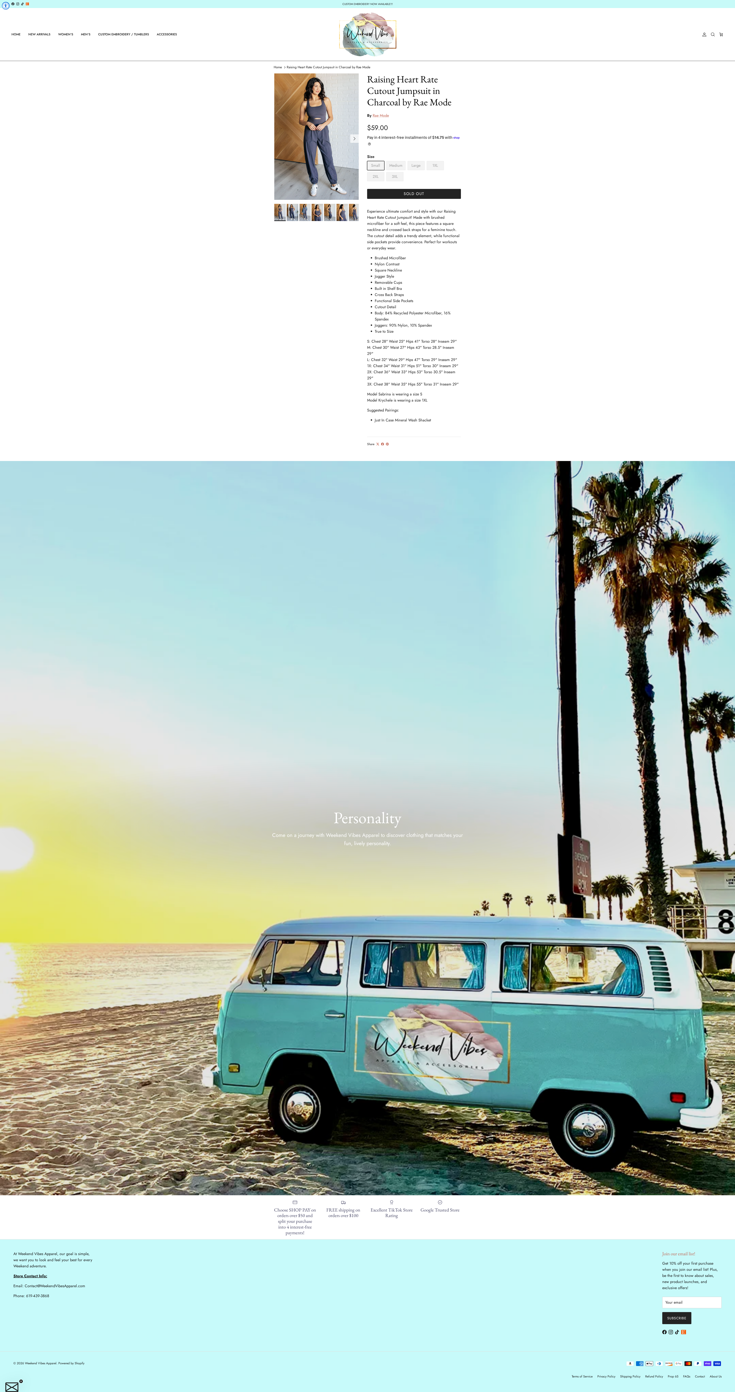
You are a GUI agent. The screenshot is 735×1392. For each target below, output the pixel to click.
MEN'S (85, 34)
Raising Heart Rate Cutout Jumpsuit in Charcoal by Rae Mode (328, 67)
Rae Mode (381, 115)
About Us (716, 1376)
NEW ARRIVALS (39, 34)
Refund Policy (654, 1376)
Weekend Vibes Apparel (40, 1363)
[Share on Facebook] (382, 444)
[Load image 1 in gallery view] (316, 136)
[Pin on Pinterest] (387, 444)
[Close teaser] (21, 1381)
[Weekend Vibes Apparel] (367, 34)
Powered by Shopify (71, 1363)
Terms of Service (582, 1376)
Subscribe (676, 1318)
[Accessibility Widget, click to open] (6, 6)
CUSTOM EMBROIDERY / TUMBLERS (123, 34)
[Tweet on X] (377, 444)
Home (278, 67)
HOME (15, 34)
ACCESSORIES (167, 34)
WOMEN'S (65, 34)
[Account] (704, 34)
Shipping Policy (630, 1376)
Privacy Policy (606, 1376)
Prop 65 (673, 1376)
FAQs (686, 1376)
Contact (700, 1376)
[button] (12, 1387)
